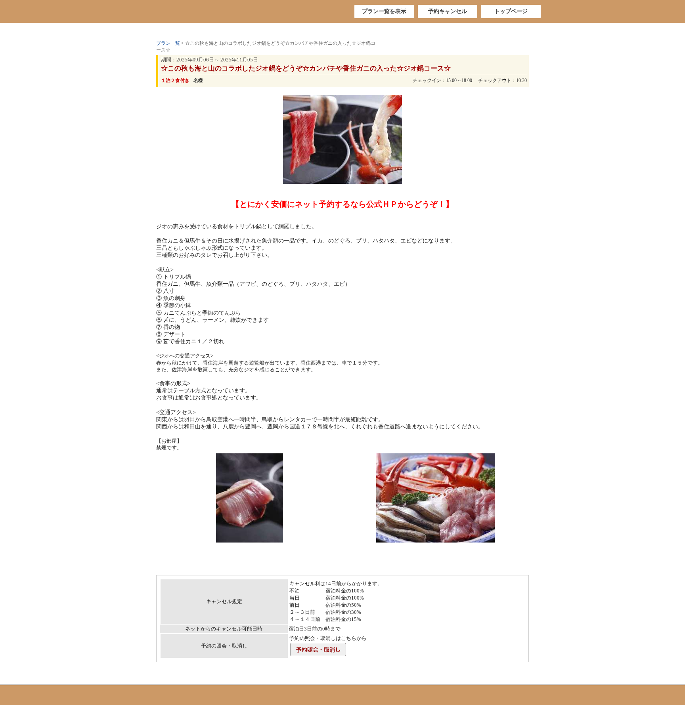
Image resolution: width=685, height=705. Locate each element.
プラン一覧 (168, 43)
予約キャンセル (447, 11)
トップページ (511, 11)
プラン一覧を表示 (384, 11)
